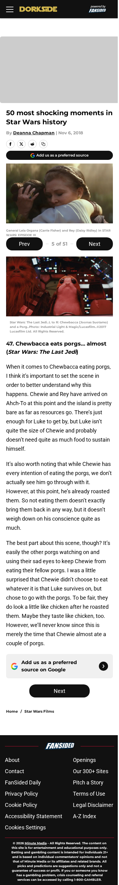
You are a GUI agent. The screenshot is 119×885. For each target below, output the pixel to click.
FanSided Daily (23, 782)
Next (94, 244)
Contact (14, 771)
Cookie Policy (21, 805)
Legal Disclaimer (93, 805)
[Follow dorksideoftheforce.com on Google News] (103, 666)
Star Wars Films (39, 711)
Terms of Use (89, 793)
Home (12, 711)
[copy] (43, 144)
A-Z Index (84, 816)
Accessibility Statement (33, 816)
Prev (24, 244)
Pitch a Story (88, 782)
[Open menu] (9, 9)
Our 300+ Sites (90, 771)
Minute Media (36, 843)
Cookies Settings (25, 827)
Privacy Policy (21, 793)
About (12, 760)
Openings (84, 760)
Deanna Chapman (34, 133)
